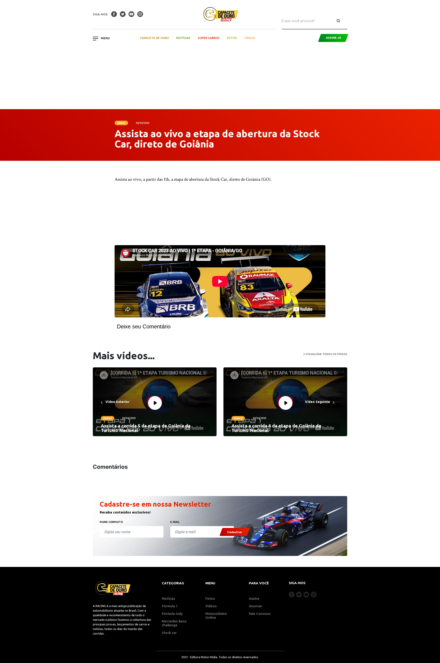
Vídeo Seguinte (318, 402)
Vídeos (249, 37)
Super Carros (209, 37)
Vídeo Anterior (117, 402)
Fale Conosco (260, 614)
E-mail (174, 522)
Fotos (232, 37)
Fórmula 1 (170, 606)
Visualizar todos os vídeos (326, 354)
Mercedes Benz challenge (174, 623)
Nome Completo (111, 522)
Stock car (169, 633)
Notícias (183, 37)
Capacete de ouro (154, 37)
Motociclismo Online (216, 615)
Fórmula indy (172, 614)
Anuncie (255, 606)
